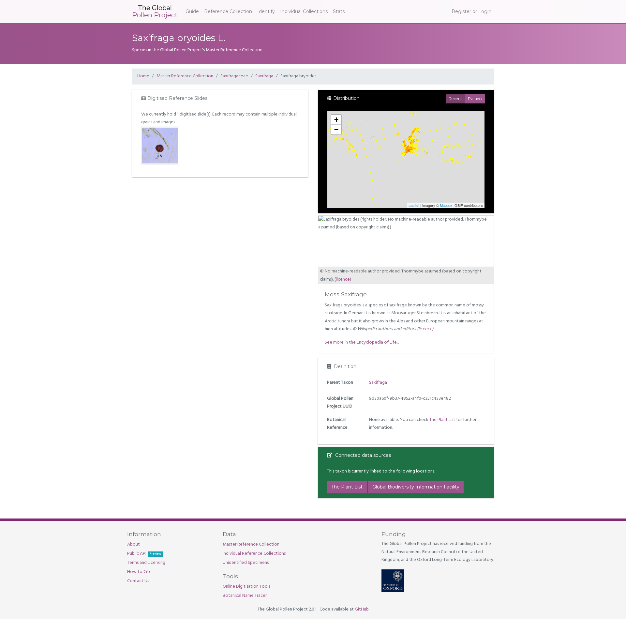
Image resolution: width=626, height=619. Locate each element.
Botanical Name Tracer (245, 595)
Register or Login (471, 11)
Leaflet (414, 205)
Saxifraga (264, 76)
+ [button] (336, 120)
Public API (144, 553)
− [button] (336, 129)
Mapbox (446, 205)
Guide (192, 11)
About (133, 544)
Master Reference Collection (184, 76)
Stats (339, 11)
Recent (455, 98)
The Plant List (442, 420)
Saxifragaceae (234, 76)
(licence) (343, 279)
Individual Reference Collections (254, 553)
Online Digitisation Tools (246, 586)
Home (143, 76)
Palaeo (475, 98)
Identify (266, 11)
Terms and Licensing (146, 562)
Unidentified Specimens (246, 562)
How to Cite (139, 572)
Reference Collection (228, 11)
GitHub (362, 609)
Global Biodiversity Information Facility (415, 487)
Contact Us (138, 581)
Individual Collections (304, 11)
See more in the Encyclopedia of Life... (362, 342)
